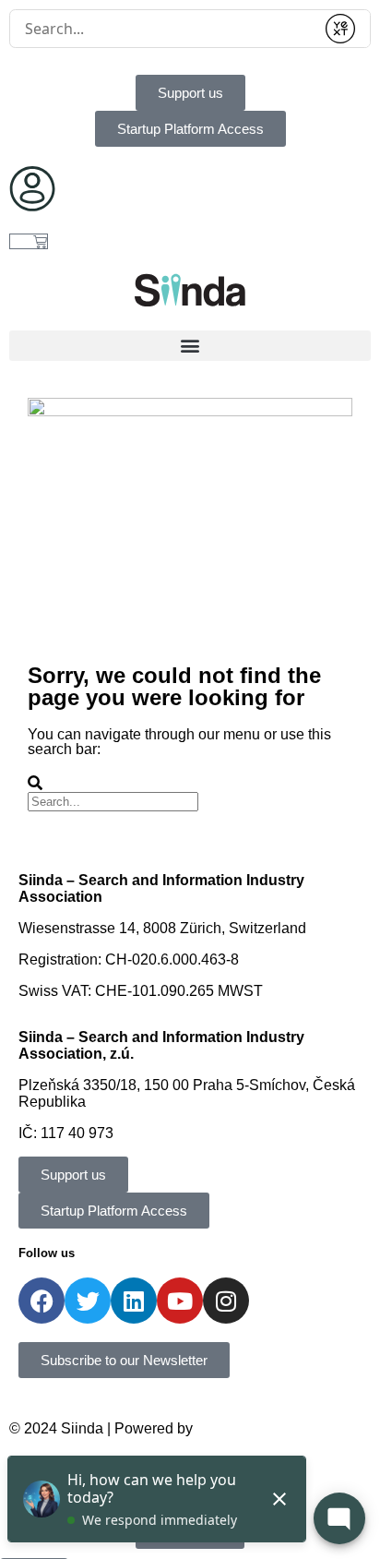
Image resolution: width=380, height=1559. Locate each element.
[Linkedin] (134, 1300)
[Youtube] (180, 1300)
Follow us (46, 1253)
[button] (190, 345)
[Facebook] (41, 1300)
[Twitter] (88, 1300)
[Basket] (28, 241)
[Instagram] (226, 1300)
